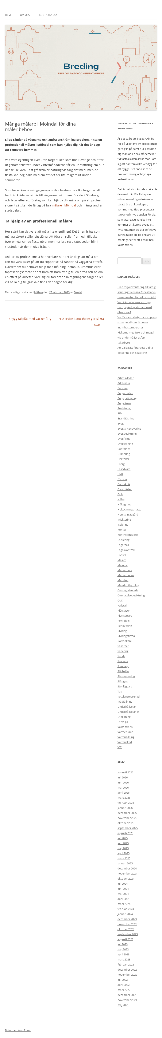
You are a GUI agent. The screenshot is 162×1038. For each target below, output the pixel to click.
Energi (121, 464)
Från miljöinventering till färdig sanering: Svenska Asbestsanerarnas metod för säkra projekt (136, 292)
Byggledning (125, 444)
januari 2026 (125, 808)
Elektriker (123, 459)
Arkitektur (123, 383)
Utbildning (124, 717)
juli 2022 (122, 980)
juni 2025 (123, 843)
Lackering (123, 540)
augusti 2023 (125, 939)
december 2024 (127, 868)
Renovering (124, 626)
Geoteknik (123, 484)
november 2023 (127, 924)
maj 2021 (123, 1005)
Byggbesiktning (127, 433)
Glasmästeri (124, 489)
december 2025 (127, 813)
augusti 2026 (125, 772)
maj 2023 (123, 949)
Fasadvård (124, 469)
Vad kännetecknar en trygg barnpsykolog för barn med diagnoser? (134, 307)
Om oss (25, 15)
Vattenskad (124, 742)
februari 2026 (125, 803)
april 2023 (123, 954)
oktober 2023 (125, 929)
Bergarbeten (125, 393)
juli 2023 (122, 944)
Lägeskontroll (126, 550)
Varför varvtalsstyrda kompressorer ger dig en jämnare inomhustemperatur (137, 322)
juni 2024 (123, 889)
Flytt (120, 474)
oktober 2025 (125, 823)
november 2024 (127, 873)
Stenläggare (124, 686)
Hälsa (120, 499)
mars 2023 (123, 959)
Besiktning (124, 408)
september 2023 (127, 934)
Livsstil (121, 555)
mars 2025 (123, 858)
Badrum (122, 388)
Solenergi (123, 666)
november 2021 (127, 1000)
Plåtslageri (123, 610)
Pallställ (122, 605)
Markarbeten (125, 575)
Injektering (124, 519)
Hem (8, 15)
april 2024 (123, 899)
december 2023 (127, 919)
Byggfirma (123, 439)
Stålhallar (123, 671)
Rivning (122, 631)
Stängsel (122, 681)
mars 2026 (123, 798)
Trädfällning (124, 701)
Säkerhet (123, 646)
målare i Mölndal (64, 205)
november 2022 (127, 974)
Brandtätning (125, 418)
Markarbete (124, 570)
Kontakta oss (48, 15)
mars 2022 (123, 990)
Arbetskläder (125, 378)
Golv (120, 494)
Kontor (121, 530)
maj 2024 (123, 894)
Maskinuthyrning (128, 585)
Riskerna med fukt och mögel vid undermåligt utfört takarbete (135, 337)
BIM (120, 413)
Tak (119, 691)
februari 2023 (125, 964)
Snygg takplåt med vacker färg (28, 319)
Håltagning (124, 504)
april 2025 (123, 853)
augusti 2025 (125, 833)
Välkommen (125, 727)
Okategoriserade (127, 590)
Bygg (120, 423)
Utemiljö (122, 722)
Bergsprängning (127, 398)
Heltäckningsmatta (129, 509)
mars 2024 (123, 904)
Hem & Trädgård (127, 514)
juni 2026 (123, 782)
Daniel (78, 292)
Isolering (122, 524)
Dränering (123, 454)
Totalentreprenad (128, 696)
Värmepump (125, 732)
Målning (122, 565)
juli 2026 (122, 777)
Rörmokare (124, 641)
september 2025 (127, 828)
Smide (121, 656)
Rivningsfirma (126, 636)
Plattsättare (124, 615)
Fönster (122, 479)
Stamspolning (126, 676)
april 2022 (123, 985)
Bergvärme (124, 403)
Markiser (122, 580)
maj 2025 (123, 848)
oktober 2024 (125, 878)
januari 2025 (125, 863)
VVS (119, 747)
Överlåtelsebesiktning (131, 595)
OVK (120, 600)
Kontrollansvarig (127, 535)
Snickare (122, 661)
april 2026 (123, 792)
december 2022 (127, 969)
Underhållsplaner (128, 712)
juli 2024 (122, 883)
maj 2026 (123, 787)
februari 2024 (125, 909)
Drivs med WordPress (18, 1030)
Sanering (122, 651)
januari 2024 (125, 914)
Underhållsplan (126, 707)
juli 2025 (122, 838)
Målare (38, 292)
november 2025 (127, 818)
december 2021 (127, 995)
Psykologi (123, 621)
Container (123, 449)
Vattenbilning (125, 737)
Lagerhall (123, 545)
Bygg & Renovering (129, 428)
